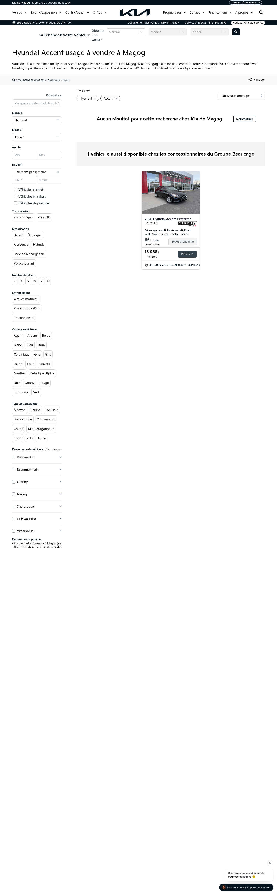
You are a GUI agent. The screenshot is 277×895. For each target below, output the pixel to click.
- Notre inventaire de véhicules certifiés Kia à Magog (45, 547)
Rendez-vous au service (248, 23)
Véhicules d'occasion (31, 80)
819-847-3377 (170, 23)
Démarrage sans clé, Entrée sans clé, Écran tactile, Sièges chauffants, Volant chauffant (167, 232)
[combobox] (109, 32)
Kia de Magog (21, 3)
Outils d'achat (75, 12)
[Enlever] (94, 99)
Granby (22, 482)
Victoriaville (25, 531)
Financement (217, 12)
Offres (97, 12)
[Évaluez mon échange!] (236, 31)
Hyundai (52, 80)
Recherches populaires (26, 539)
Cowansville (25, 457)
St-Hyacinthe (26, 519)
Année (16, 147)
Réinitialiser (53, 95)
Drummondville (28, 470)
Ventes (17, 12)
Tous (48, 449)
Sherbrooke (25, 506)
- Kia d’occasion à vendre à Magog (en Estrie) (41, 543)
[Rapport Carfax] (187, 223)
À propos (241, 12)
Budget (17, 165)
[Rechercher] (261, 12)
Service (195, 12)
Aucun (57, 449)
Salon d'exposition (43, 12)
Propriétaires (172, 12)
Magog (22, 494)
